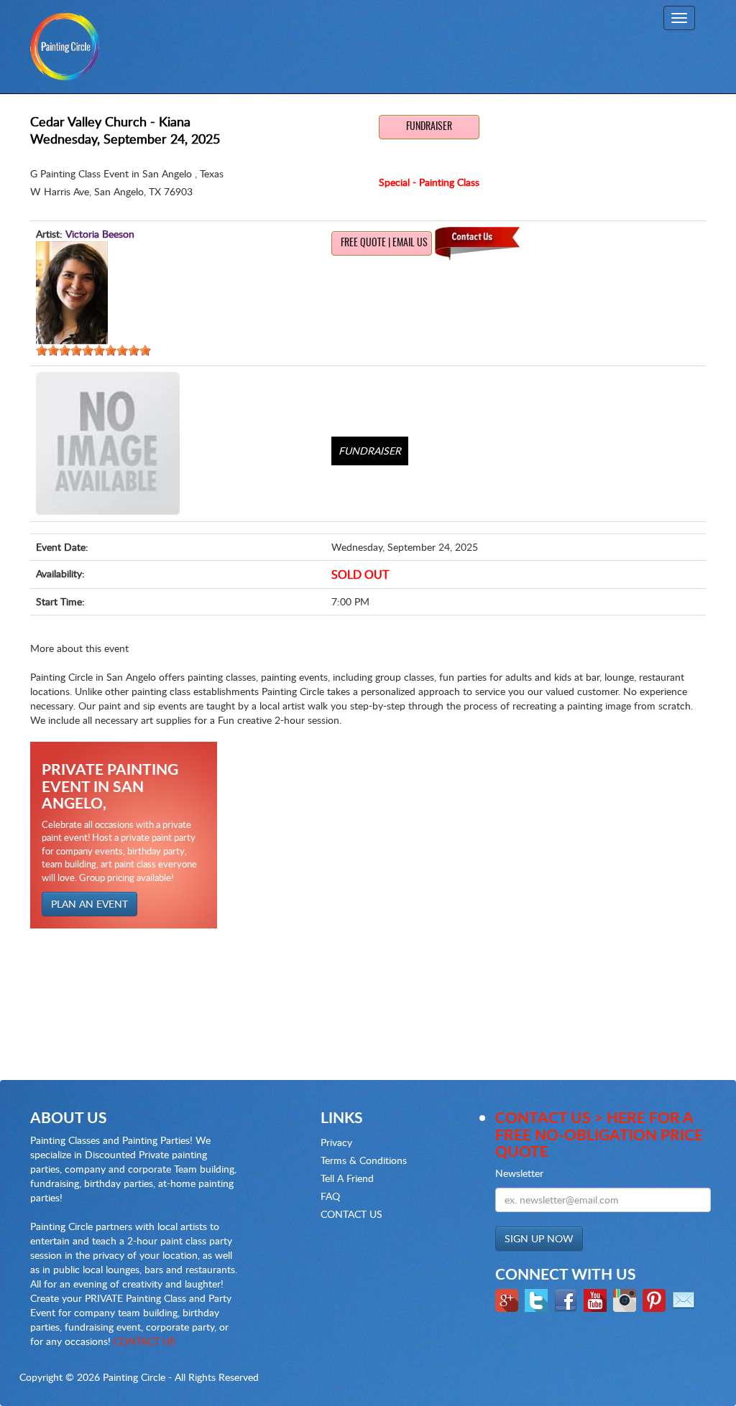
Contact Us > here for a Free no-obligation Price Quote (599, 1133)
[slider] (93, 350)
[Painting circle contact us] (685, 1298)
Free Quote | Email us (384, 243)
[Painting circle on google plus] (508, 1298)
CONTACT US (144, 1341)
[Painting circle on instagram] (626, 1298)
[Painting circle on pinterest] (656, 1298)
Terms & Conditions (364, 1160)
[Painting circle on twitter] (538, 1298)
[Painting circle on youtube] (597, 1298)
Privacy (336, 1142)
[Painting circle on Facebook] (567, 1298)
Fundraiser (429, 127)
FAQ (330, 1196)
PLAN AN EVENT (89, 904)
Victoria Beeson (99, 234)
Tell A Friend (347, 1178)
